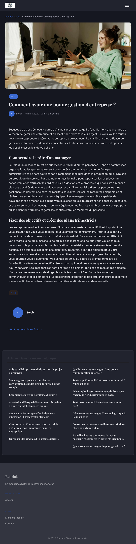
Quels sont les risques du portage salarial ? (34, 438)
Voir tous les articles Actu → (25, 329)
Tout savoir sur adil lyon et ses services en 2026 (97, 404)
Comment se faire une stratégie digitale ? (33, 394)
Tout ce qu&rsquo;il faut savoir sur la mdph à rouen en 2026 (99, 382)
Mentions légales (14, 517)
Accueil (9, 16)
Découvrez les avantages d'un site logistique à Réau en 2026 (99, 415)
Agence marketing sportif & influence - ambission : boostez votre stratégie (32, 415)
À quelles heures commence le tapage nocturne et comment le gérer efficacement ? (98, 437)
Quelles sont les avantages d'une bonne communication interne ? (95, 371)
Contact (9, 523)
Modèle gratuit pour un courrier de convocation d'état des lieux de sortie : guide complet (34, 384)
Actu (17, 16)
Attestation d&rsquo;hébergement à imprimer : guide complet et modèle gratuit (36, 404)
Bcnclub (11, 476)
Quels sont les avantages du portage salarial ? (99, 446)
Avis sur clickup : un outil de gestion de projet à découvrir (35, 371)
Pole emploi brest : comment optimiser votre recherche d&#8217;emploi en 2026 (98, 393)
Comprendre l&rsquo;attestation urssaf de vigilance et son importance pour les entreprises (33, 428)
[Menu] (127, 5)
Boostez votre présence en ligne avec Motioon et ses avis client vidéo (99, 426)
